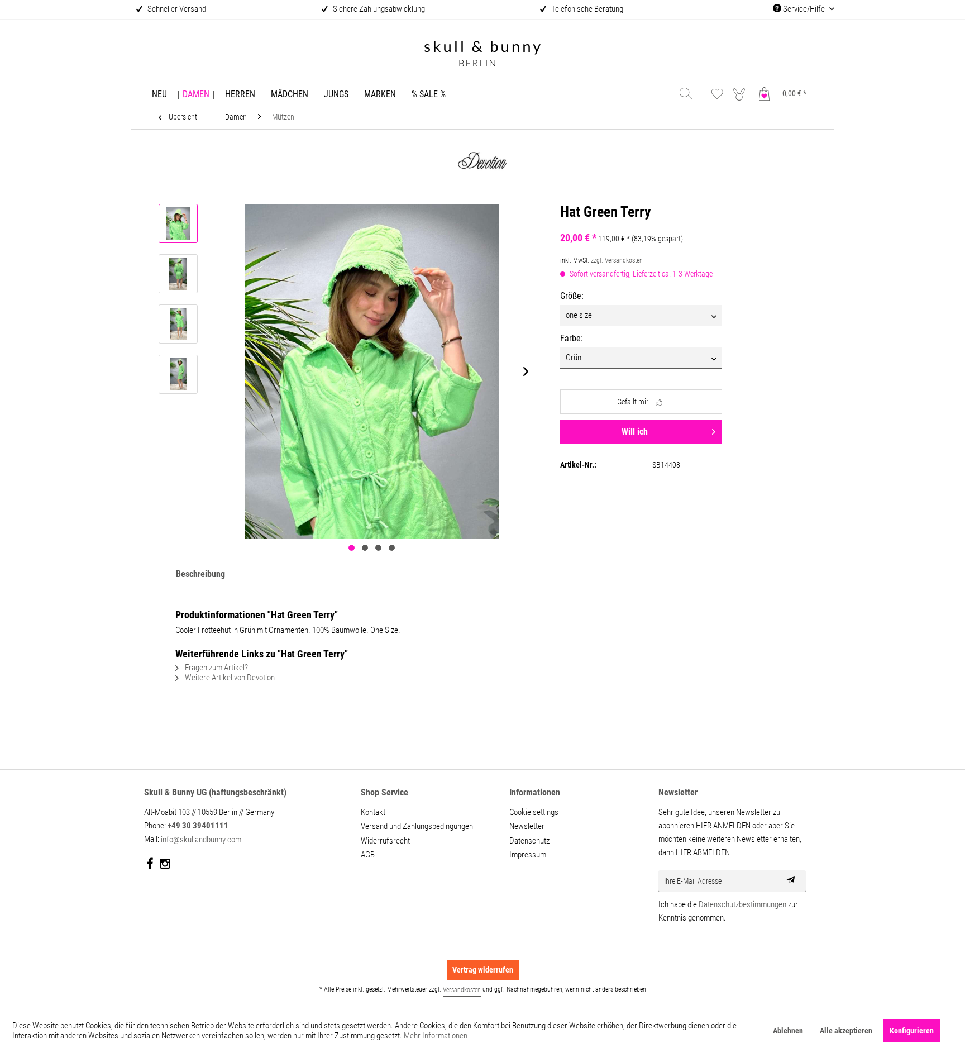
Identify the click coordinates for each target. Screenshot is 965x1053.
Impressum (527, 855)
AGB (368, 855)
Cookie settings (533, 812)
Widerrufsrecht (385, 841)
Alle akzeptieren (846, 1030)
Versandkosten (462, 990)
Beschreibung (200, 574)
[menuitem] (159, 94)
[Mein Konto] (741, 93)
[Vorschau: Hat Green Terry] (178, 223)
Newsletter (526, 826)
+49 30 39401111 (198, 826)
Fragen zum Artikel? (215, 668)
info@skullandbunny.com (201, 840)
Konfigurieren (912, 1030)
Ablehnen (788, 1030)
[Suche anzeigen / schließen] (686, 93)
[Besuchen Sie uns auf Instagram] (165, 866)
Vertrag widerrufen (482, 969)
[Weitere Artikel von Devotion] (482, 165)
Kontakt (373, 812)
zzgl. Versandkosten (617, 260)
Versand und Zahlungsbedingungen (417, 826)
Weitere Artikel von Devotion (229, 678)
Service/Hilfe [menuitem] (804, 9)
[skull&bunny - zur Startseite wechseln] (482, 55)
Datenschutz (529, 841)
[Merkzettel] (717, 93)
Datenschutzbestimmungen (742, 904)
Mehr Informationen (435, 1036)
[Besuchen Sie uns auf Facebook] (150, 866)
